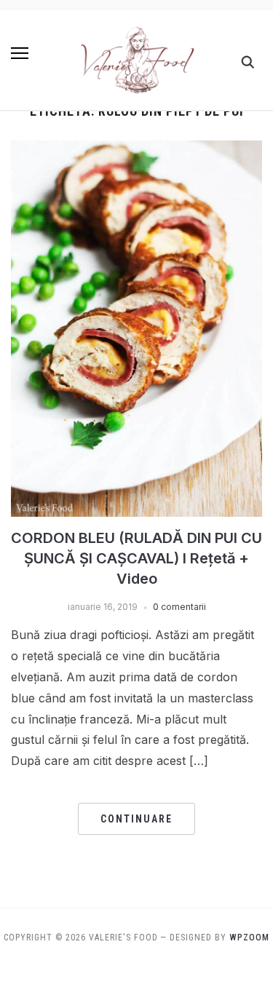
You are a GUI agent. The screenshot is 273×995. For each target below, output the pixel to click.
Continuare (136, 819)
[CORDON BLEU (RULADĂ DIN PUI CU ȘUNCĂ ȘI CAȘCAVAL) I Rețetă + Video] (136, 149)
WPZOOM (249, 937)
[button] (19, 53)
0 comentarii (179, 606)
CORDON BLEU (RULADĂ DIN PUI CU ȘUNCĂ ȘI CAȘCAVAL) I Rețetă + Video (136, 558)
